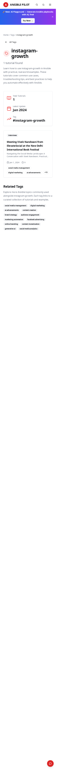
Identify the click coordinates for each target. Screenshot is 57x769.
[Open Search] (50, 763)
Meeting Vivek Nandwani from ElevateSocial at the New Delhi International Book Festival (25, 145)
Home (6, 35)
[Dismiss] (52, 17)
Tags (12, 35)
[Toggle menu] (50, 4)
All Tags (12, 42)
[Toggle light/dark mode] (43, 4)
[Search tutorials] (36, 4)
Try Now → (28, 20)
